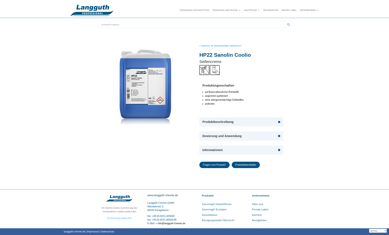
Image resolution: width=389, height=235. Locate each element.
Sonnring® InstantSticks (194, 10)
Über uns (257, 204)
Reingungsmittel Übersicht (218, 220)
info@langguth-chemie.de (171, 223)
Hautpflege (250, 10)
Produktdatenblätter (245, 165)
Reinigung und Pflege (225, 10)
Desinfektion (270, 10)
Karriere (257, 215)
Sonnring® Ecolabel (214, 209)
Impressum (93, 231)
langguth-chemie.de (74, 231)
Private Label (289, 10)
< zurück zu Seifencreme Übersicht (220, 46)
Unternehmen (308, 10)
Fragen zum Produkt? (214, 165)
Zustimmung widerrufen (119, 218)
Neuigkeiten (259, 220)
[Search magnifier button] (288, 24)
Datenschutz (107, 231)
